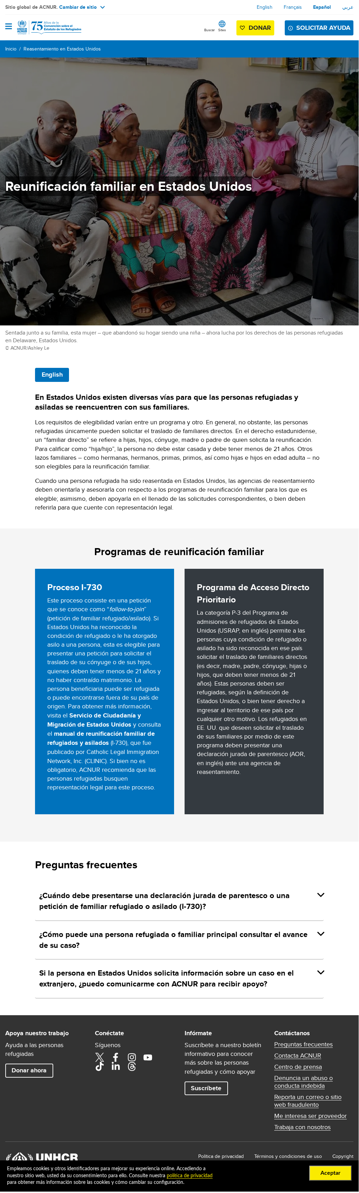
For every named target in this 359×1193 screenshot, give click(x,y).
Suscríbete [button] (206, 1088)
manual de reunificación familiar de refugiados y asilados (101, 738)
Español (322, 7)
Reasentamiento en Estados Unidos (62, 48)
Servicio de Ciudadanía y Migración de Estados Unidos (94, 720)
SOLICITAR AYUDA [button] (323, 27)
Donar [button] (260, 27)
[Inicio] (41, 27)
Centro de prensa (298, 1067)
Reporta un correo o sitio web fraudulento (307, 1100)
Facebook (115, 1057)
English (264, 7)
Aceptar (330, 1173)
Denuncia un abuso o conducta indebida (303, 1082)
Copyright (342, 1156)
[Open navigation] (8, 27)
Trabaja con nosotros (302, 1127)
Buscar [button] (209, 29)
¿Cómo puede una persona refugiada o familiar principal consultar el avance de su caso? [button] (173, 940)
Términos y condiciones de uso (288, 1156)
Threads (131, 1066)
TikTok (99, 1066)
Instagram (131, 1057)
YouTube (147, 1057)
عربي (347, 7)
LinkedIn (115, 1066)
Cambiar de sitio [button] (78, 7)
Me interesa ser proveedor (310, 1116)
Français (293, 7)
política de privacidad (190, 1175)
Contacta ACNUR (297, 1055)
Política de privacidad (221, 1156)
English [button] (52, 374)
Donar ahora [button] (29, 1070)
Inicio (10, 48)
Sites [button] (222, 29)
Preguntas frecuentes (303, 1044)
